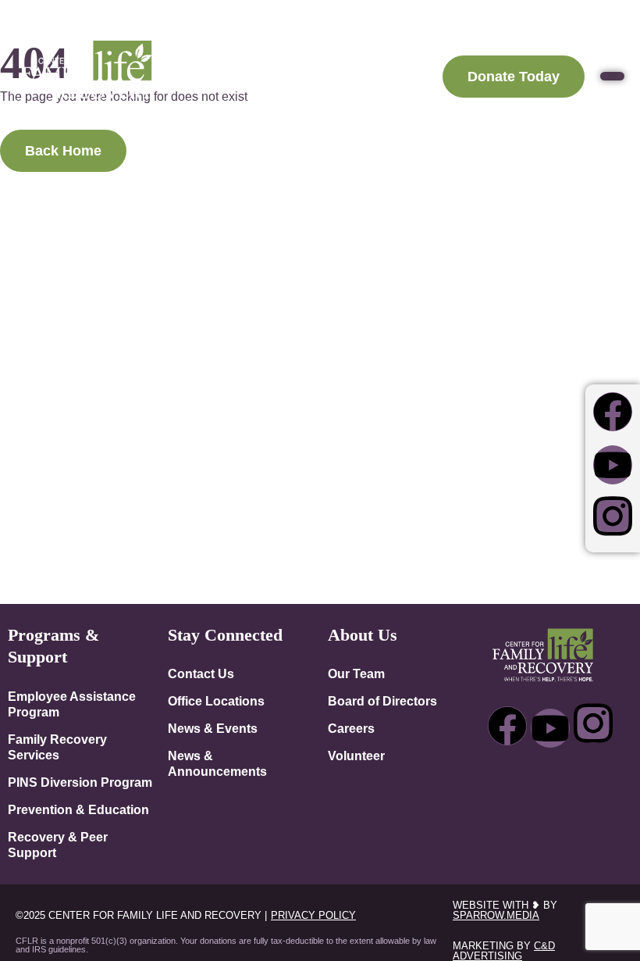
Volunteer (356, 755)
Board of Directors (382, 701)
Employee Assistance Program (72, 704)
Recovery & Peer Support (58, 844)
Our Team (356, 673)
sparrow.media (496, 915)
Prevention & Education (78, 809)
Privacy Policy (313, 915)
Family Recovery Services (57, 747)
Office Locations (216, 701)
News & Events (213, 728)
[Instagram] (612, 515)
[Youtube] (612, 464)
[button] (612, 76)
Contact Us (201, 673)
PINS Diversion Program (80, 782)
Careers (351, 728)
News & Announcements (217, 763)
